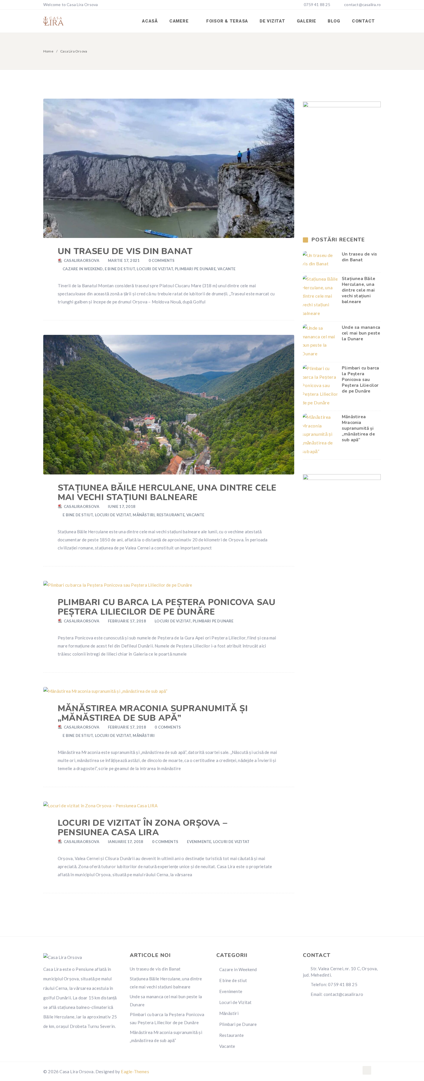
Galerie (306, 21)
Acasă (150, 21)
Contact (363, 21)
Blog (334, 21)
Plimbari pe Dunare (195, 269)
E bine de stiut (120, 269)
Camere (179, 21)
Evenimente (199, 841)
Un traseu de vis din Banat (125, 251)
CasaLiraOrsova (81, 260)
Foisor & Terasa (227, 21)
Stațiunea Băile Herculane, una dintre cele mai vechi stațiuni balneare (167, 492)
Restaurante (171, 515)
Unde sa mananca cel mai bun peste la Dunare (361, 333)
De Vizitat (272, 21)
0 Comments (162, 260)
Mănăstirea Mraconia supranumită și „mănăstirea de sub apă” (153, 713)
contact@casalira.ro (362, 4)
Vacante (226, 269)
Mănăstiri (144, 515)
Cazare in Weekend (83, 269)
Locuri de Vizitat (155, 269)
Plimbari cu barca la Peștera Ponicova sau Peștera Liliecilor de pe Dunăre (166, 607)
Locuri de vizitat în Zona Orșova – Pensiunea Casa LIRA (142, 827)
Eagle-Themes (135, 1071)
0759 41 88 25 (316, 4)
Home (48, 51)
